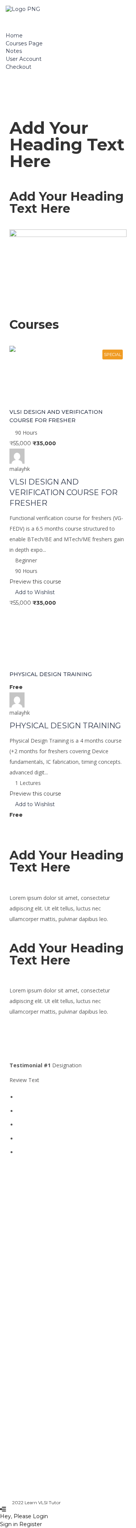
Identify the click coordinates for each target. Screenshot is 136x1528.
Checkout (18, 66)
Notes (14, 51)
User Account (24, 59)
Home (14, 35)
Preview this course (35, 581)
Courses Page (24, 43)
